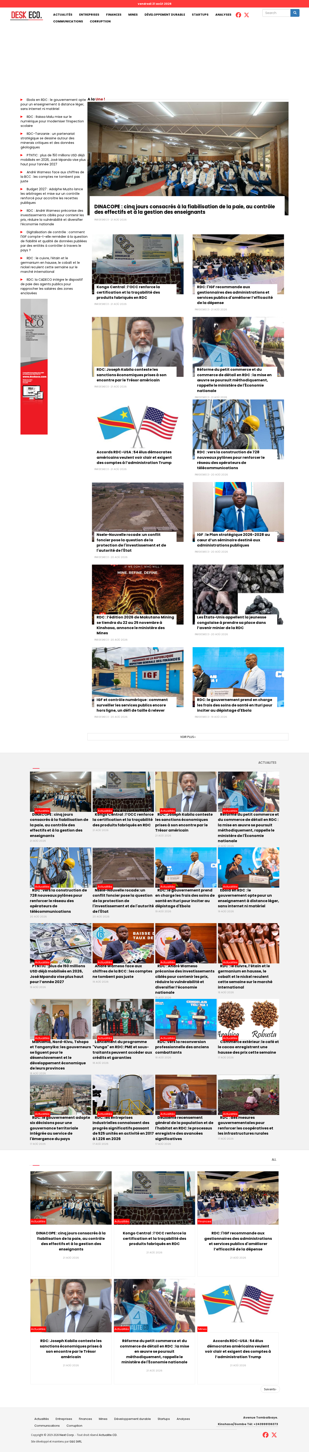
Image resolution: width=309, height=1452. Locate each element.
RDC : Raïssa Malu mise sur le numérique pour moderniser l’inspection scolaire (52, 121)
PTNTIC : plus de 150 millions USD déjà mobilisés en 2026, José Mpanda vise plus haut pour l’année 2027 (53, 159)
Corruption (100, 21)
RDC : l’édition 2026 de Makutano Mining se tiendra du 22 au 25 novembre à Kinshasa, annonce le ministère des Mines (135, 625)
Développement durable (165, 14)
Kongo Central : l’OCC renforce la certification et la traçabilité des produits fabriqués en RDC (128, 292)
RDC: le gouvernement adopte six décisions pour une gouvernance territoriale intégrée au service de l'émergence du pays (60, 1128)
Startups (200, 14)
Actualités (62, 14)
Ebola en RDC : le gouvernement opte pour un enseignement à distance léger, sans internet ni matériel (53, 104)
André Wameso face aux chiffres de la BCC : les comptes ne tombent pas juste (52, 176)
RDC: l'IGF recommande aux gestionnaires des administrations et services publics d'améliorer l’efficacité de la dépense (235, 294)
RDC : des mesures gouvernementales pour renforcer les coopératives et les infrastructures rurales (245, 1125)
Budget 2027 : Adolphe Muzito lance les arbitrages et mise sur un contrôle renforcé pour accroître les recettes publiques (52, 196)
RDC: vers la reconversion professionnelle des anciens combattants (182, 1047)
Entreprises (89, 14)
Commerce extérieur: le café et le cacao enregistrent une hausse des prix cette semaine (248, 1047)
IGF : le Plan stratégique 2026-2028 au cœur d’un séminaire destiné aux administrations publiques (233, 540)
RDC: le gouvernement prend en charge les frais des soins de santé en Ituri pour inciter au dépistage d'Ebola (234, 705)
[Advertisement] (154, 58)
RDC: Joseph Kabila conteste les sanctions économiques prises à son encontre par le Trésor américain (131, 375)
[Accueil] (25, 15)
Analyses (223, 14)
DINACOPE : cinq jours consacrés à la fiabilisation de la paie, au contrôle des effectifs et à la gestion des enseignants (184, 209)
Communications (68, 21)
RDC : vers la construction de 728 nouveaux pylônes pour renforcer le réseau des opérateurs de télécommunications (231, 460)
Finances (113, 14)
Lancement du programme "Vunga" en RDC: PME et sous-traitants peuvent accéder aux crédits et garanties (122, 1049)
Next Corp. (67, 1435)
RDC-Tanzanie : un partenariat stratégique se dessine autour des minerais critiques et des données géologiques (48, 140)
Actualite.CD (107, 1435)
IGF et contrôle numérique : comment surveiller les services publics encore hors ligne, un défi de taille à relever (132, 705)
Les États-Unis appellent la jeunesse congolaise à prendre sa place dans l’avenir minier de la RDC (231, 622)
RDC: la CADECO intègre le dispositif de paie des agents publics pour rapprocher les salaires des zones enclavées (52, 286)
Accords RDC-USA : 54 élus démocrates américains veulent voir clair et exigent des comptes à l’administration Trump (134, 457)
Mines (133, 14)
